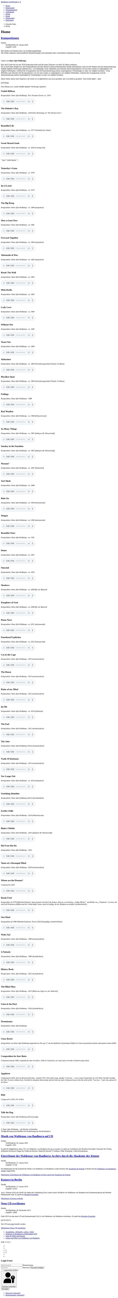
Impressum (9, 20)
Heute (8, 16)
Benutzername (28, 1265)
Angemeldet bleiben (11, 1270)
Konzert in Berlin (11, 1179)
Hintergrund (10, 8)
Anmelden (5, 1289)
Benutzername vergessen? (15, 1295)
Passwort (26, 1268)
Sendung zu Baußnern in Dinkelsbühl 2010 (21, 1234)
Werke (8, 14)
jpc (52, 1149)
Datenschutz (10, 18)
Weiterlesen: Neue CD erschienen (13, 1228)
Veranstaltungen (11, 10)
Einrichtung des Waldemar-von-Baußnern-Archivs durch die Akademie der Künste (50, 1155)
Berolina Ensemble (31, 1195)
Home (8, 6)
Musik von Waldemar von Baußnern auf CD (27, 1136)
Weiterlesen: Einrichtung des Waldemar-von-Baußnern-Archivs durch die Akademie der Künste (35, 1175)
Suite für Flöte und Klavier (15, 1236)
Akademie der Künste (76, 1169)
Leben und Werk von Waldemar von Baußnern (23, 1238)
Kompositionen (10, 37)
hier (12, 1224)
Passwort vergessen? (13, 1293)
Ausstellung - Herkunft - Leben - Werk (20, 1232)
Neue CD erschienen (13, 1203)
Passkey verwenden (9, 1286)
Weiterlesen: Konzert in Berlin (12, 1198)
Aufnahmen (10, 12)
